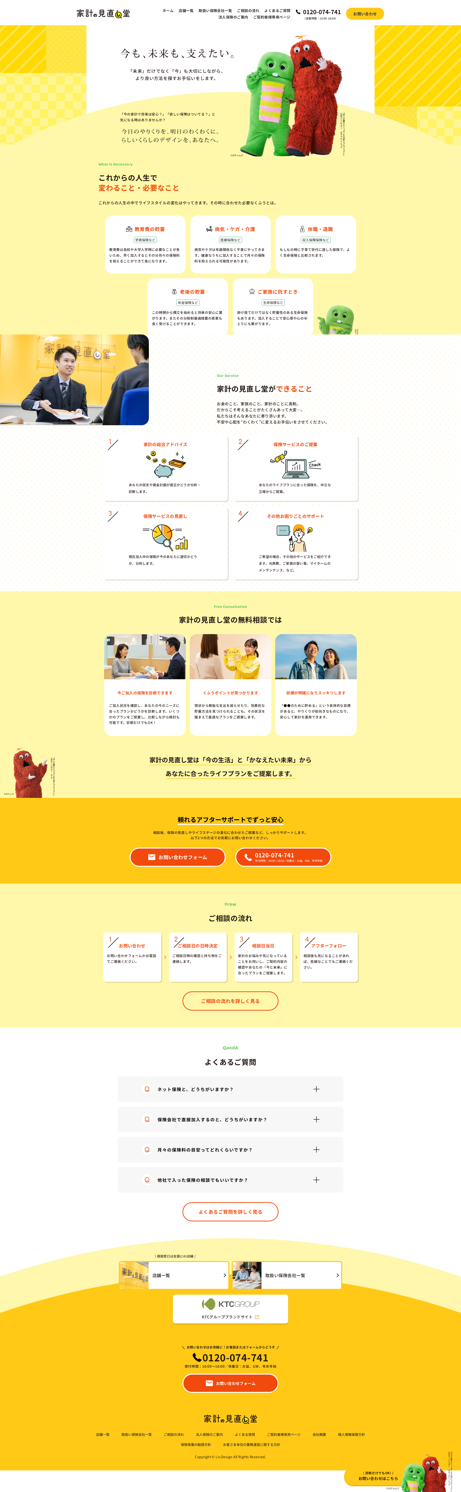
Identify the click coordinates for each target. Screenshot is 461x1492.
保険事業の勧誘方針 (196, 1445)
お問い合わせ (365, 14)
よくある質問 (245, 1434)
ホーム (168, 10)
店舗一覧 (186, 10)
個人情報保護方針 (351, 1434)
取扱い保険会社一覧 (215, 10)
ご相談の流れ (248, 10)
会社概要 (319, 1434)
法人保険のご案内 (233, 16)
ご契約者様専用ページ (272, 16)
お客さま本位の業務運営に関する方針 (251, 1445)
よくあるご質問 (277, 10)
